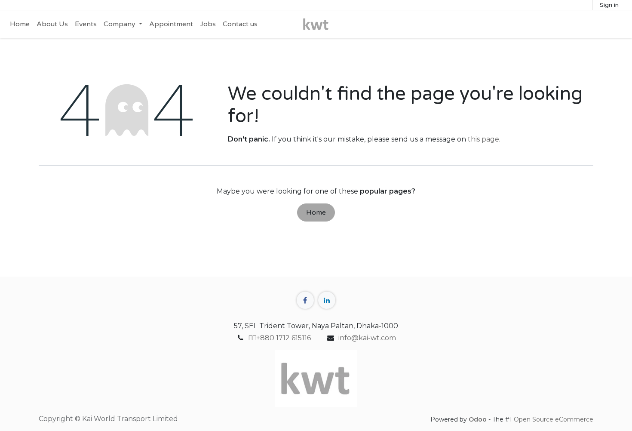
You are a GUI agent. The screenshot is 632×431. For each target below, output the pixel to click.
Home (316, 212)
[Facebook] (305, 300)
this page (483, 139)
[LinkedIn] (326, 300)
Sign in (609, 5)
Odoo (478, 419)
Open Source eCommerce (553, 419)
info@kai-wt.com (367, 338)
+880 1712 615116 (280, 338)
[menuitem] (19, 24)
